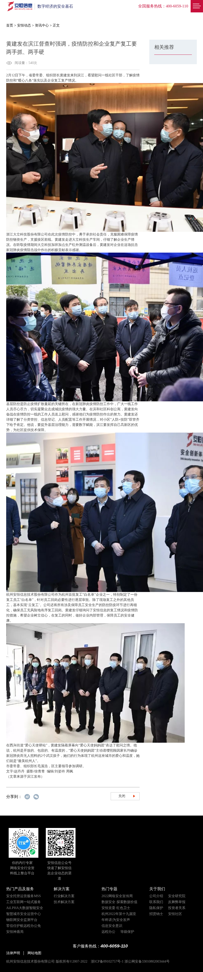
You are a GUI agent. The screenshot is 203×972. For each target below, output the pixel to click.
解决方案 (62, 889)
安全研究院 (176, 896)
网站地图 (34, 953)
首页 (9, 25)
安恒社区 (175, 914)
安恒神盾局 (15, 932)
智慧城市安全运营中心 (23, 914)
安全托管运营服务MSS (23, 896)
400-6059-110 (177, 6)
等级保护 (127, 932)
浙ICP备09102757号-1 (107, 961)
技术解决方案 (64, 902)
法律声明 (13, 953)
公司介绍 (156, 896)
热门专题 (109, 889)
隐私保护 (156, 908)
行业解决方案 (64, 896)
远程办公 (108, 932)
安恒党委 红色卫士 (116, 908)
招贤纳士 (156, 914)
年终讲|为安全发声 (116, 920)
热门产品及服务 (20, 889)
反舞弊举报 (176, 902)
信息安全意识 (112, 926)
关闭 (121, 796)
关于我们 (157, 889)
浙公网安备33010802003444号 (147, 961)
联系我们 (156, 902)
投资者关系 (176, 908)
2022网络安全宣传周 (117, 896)
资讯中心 (42, 25)
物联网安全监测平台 (21, 920)
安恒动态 (24, 25)
